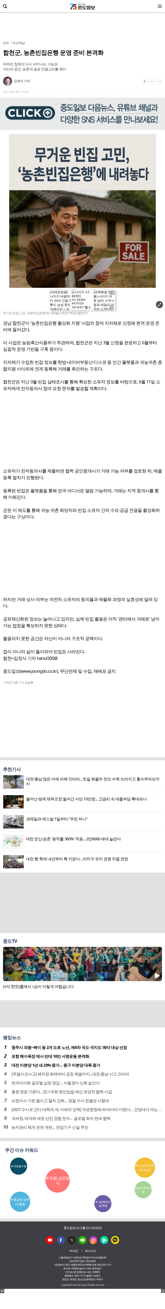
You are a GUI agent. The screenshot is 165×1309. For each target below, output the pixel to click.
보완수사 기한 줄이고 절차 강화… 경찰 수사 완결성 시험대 (60, 1100)
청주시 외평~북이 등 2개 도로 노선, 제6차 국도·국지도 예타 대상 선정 (69, 1047)
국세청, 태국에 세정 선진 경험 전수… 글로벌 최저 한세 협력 (60, 1118)
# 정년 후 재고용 (143, 1189)
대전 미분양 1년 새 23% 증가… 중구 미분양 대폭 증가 (55, 1065)
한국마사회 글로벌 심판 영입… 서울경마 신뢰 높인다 (55, 1083)
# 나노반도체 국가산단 (145, 1167)
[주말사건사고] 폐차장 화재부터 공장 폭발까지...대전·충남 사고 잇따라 (70, 1074)
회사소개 (90, 1251)
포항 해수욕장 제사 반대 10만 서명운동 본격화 (50, 1056)
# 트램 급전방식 (57, 1180)
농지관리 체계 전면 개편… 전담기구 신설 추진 (49, 1127)
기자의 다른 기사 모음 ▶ (18, 682)
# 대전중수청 (18, 1166)
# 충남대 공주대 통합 (20, 1201)
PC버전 (74, 1251)
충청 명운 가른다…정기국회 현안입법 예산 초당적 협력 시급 (61, 1091)
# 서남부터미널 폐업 (103, 1203)
